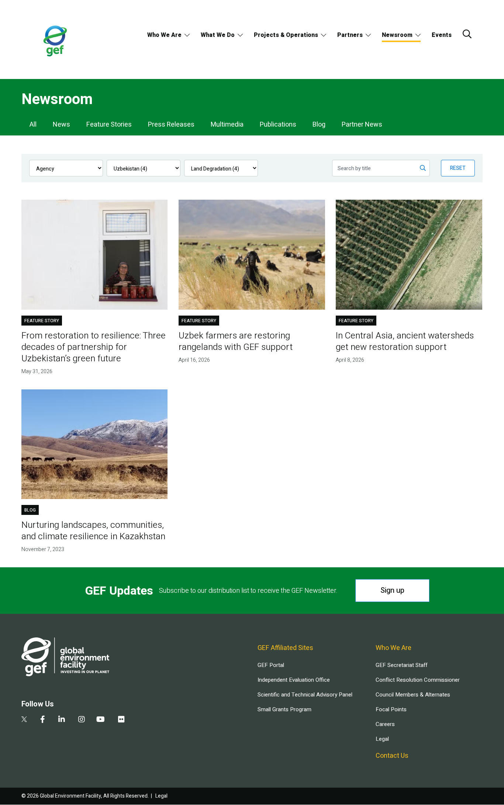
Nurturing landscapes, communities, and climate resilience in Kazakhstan (93, 531)
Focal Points (391, 709)
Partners (350, 35)
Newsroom (397, 35)
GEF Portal (271, 665)
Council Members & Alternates (413, 695)
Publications (278, 125)
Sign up (392, 590)
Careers (385, 724)
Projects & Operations (286, 35)
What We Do (218, 35)
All (33, 125)
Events (442, 35)
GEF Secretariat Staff (401, 665)
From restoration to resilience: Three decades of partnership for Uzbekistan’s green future (93, 347)
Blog (319, 125)
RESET (458, 168)
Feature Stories (109, 125)
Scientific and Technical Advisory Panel (305, 695)
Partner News (362, 125)
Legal (382, 739)
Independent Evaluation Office (294, 680)
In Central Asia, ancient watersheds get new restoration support (405, 341)
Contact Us (392, 756)
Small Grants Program (284, 709)
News (61, 125)
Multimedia (227, 125)
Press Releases (171, 125)
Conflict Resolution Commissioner (418, 680)
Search (467, 34)
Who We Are (164, 35)
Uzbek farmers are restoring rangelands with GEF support (236, 341)
